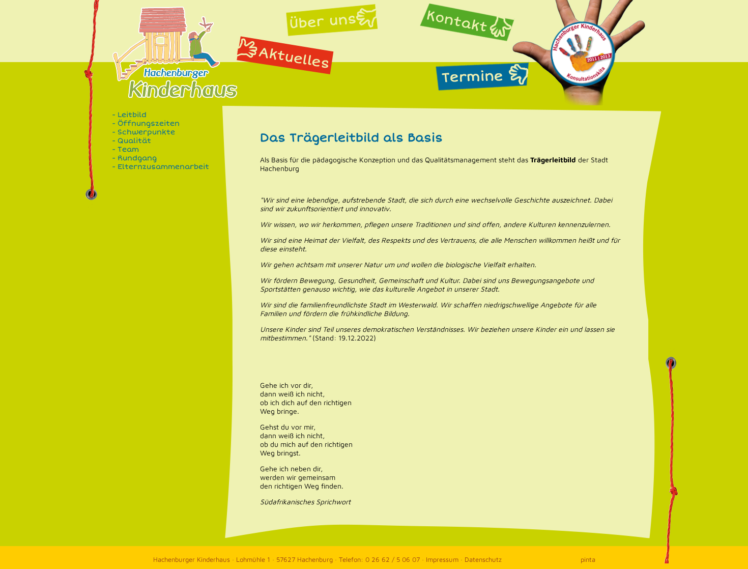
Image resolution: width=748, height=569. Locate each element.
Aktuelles (285, 54)
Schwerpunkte (146, 132)
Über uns (333, 19)
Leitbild (132, 114)
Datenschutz (483, 559)
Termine (482, 77)
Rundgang (137, 158)
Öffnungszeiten (149, 123)
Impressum (442, 559)
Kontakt (469, 23)
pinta (588, 559)
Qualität (134, 140)
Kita (583, 52)
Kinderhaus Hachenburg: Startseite (182, 82)
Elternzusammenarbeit (163, 166)
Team (128, 149)
